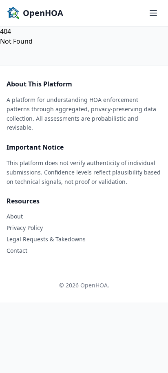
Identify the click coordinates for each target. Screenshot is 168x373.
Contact (17, 250)
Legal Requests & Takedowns (46, 239)
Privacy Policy (25, 228)
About (15, 216)
